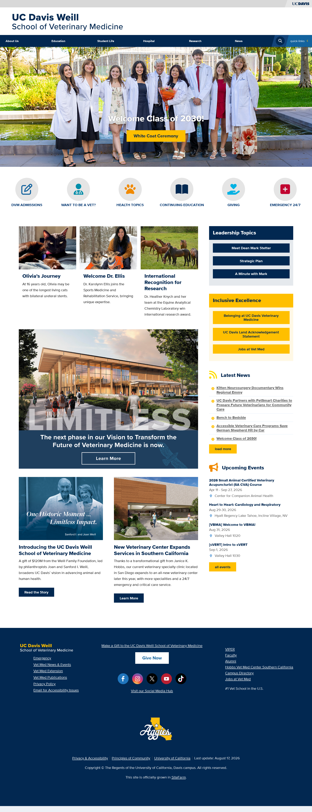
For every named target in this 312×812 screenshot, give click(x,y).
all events (223, 567)
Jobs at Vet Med (238, 678)
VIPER (230, 649)
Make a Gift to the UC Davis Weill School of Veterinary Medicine (151, 645)
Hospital (149, 41)
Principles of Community (131, 758)
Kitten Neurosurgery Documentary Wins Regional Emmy (249, 390)
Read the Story (36, 592)
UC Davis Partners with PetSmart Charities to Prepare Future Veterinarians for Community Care (254, 405)
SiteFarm (179, 777)
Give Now (152, 658)
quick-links (297, 41)
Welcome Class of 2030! (236, 438)
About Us (12, 41)
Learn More (129, 598)
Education (58, 41)
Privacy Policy (44, 683)
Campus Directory (239, 672)
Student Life (105, 41)
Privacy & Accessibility (90, 758)
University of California (172, 758)
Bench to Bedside (231, 417)
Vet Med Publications (50, 677)
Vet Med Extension (48, 670)
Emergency (42, 658)
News (238, 41)
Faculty (231, 655)
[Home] (67, 20)
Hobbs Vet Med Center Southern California (259, 667)
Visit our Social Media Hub (152, 690)
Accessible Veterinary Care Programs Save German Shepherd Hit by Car (252, 428)
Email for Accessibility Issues (56, 690)
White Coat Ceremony (156, 136)
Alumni (230, 661)
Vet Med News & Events (52, 664)
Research (195, 41)
